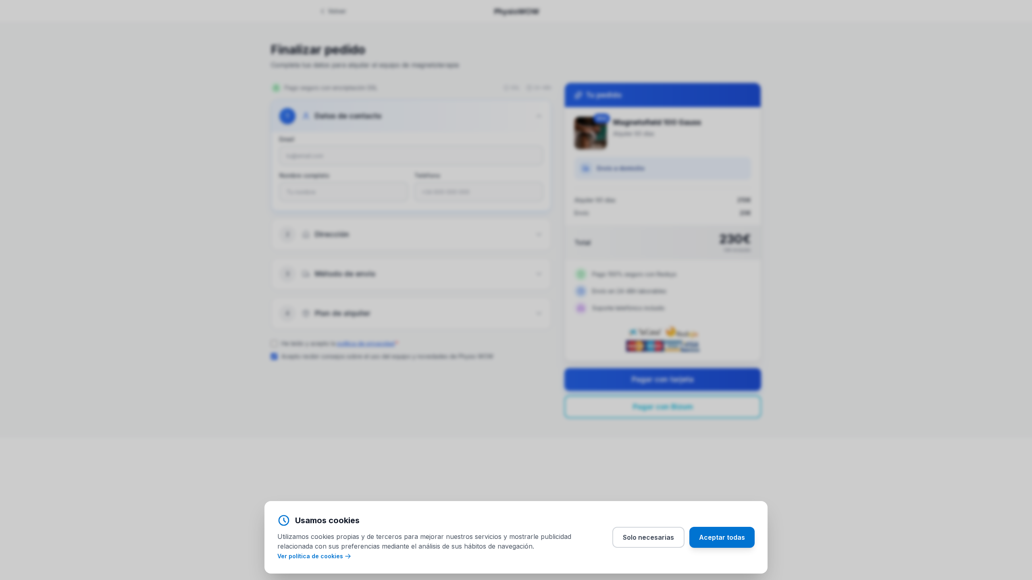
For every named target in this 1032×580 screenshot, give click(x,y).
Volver (337, 11)
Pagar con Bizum (663, 406)
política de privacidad (366, 343)
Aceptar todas (722, 537)
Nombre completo (304, 175)
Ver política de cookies (310, 556)
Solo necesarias (648, 537)
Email (286, 139)
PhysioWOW (516, 11)
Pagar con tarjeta (663, 379)
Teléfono (427, 175)
